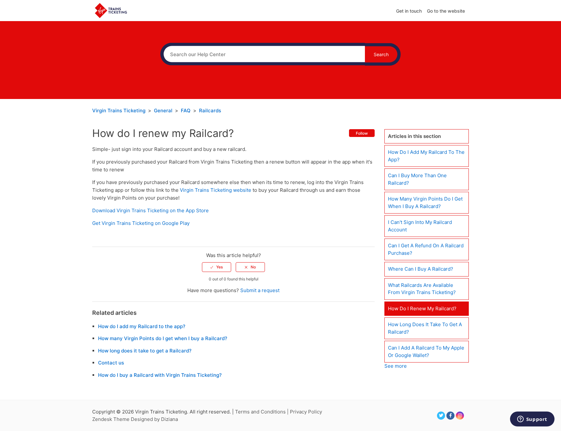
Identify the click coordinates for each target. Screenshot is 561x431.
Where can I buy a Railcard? (420, 269)
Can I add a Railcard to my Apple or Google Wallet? (426, 351)
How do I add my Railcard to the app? (141, 326)
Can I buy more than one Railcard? (417, 179)
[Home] (111, 10)
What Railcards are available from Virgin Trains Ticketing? (422, 289)
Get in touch (409, 11)
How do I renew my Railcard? (422, 308)
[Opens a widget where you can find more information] (532, 420)
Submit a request (260, 290)
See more (395, 366)
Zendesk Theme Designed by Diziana (135, 419)
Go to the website (446, 11)
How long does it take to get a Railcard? (145, 351)
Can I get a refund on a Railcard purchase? (426, 249)
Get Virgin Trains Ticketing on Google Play (141, 223)
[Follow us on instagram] (460, 416)
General (163, 110)
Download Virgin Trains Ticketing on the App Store (150, 210)
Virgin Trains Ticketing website (215, 190)
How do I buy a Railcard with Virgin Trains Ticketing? (160, 375)
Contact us (111, 363)
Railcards (210, 110)
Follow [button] (362, 133)
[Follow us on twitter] (441, 416)
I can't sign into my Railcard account (420, 226)
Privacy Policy (306, 412)
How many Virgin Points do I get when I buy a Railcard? (162, 338)
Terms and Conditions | (262, 412)
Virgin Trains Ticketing (118, 110)
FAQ (186, 110)
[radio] (216, 267)
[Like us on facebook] (450, 416)
